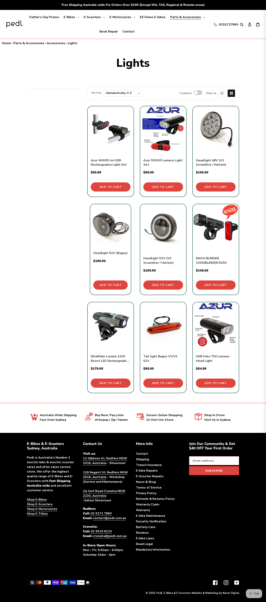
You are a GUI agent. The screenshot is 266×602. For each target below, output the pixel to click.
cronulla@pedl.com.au (110, 536)
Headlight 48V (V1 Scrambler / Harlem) (211, 162)
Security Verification (151, 521)
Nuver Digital (231, 593)
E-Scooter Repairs (150, 476)
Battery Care (145, 527)
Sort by (96, 93)
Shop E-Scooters (40, 504)
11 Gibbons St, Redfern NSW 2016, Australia (105, 460)
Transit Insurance (149, 465)
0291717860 (228, 24)
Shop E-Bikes (37, 499)
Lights (72, 43)
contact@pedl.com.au (109, 518)
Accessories (56, 43)
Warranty (143, 510)
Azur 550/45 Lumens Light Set (163, 162)
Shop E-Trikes (37, 513)
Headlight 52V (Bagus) (110, 253)
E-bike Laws (145, 538)
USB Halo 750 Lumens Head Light (212, 358)
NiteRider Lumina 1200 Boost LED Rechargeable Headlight (110, 358)
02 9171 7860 (101, 513)
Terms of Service (149, 487)
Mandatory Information (153, 550)
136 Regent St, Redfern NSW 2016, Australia (105, 474)
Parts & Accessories (28, 43)
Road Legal (144, 544)
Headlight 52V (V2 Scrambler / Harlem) (158, 260)
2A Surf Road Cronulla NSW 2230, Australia (104, 493)
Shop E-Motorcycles (42, 509)
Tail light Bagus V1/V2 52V (160, 358)
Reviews (142, 533)
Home (6, 43)
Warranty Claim (147, 504)
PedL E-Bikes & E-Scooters (173, 593)
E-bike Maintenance (150, 516)
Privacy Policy (146, 493)
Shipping (142, 459)
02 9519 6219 (101, 531)
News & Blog (146, 482)
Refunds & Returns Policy (155, 499)
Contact (142, 454)
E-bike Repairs (147, 470)
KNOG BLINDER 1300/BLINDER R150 (211, 260)
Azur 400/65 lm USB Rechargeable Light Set (109, 162)
